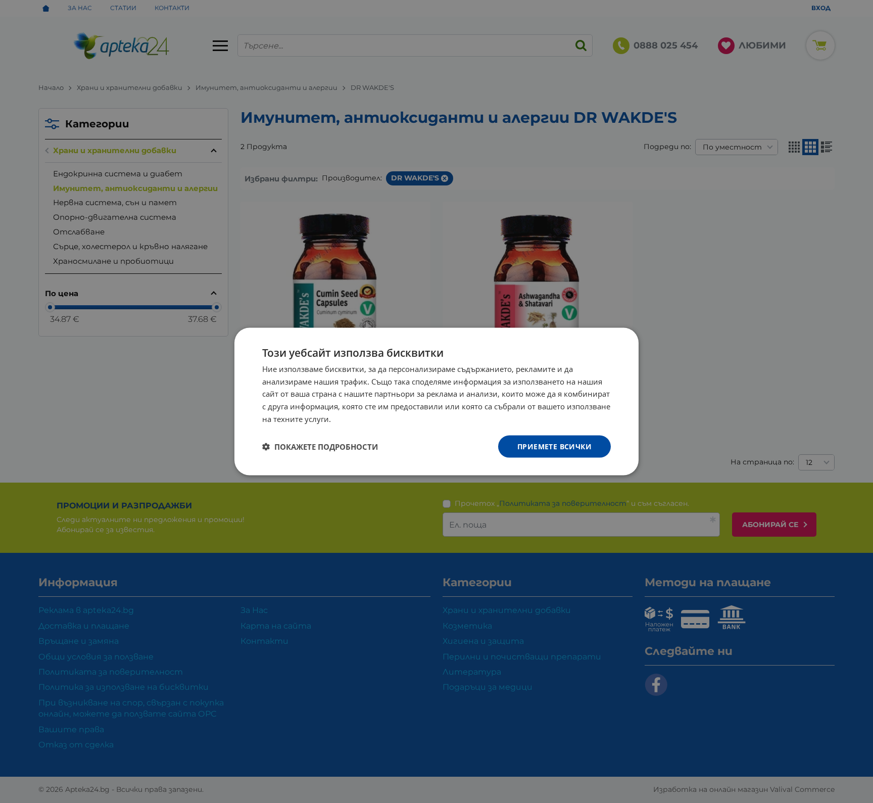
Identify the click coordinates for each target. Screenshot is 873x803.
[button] (320, 446)
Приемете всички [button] (554, 446)
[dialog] (436, 401)
